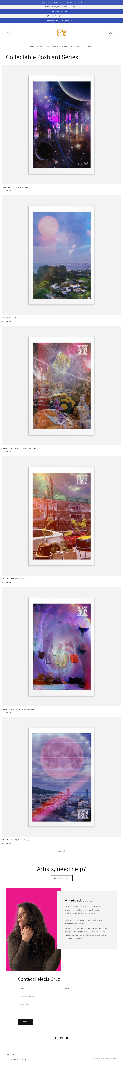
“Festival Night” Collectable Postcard (15, 187)
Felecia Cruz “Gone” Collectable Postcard (16, 840)
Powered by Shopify (111, 1058)
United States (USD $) (16, 1059)
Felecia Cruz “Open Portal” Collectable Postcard (18, 709)
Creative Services (61, 878)
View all (61, 851)
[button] (8, 32)
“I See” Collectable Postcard (12, 318)
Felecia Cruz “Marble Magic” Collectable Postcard (19, 448)
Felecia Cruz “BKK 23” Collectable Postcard (17, 579)
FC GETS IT (102, 1058)
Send (25, 1021)
